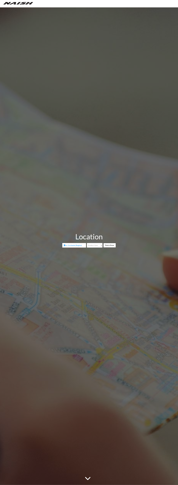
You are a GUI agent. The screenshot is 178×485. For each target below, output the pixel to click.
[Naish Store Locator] (18, 3)
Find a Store (110, 245)
